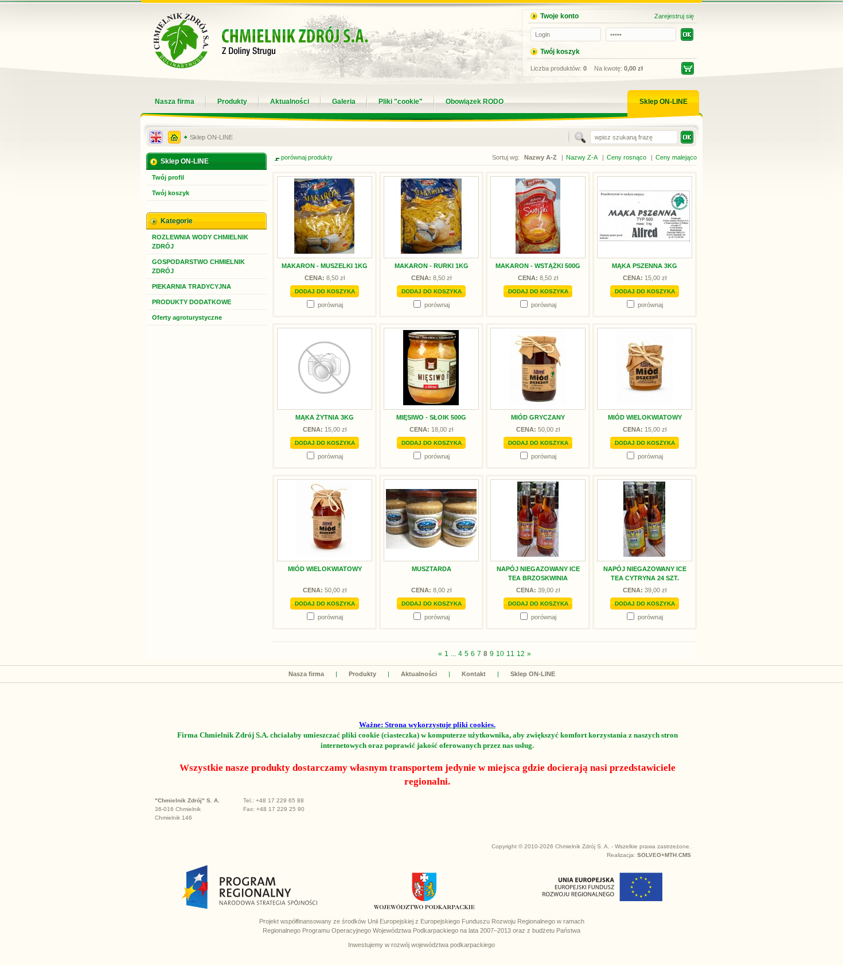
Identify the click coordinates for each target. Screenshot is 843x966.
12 (521, 654)
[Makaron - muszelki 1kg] (324, 251)
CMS (684, 855)
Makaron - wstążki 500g (537, 265)
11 (510, 654)
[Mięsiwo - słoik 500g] (431, 402)
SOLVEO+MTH (657, 855)
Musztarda (431, 568)
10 (500, 654)
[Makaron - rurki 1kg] (431, 251)
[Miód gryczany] (538, 402)
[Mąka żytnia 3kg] (324, 402)
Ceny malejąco (676, 157)
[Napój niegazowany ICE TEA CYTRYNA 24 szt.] (644, 554)
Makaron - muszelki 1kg (325, 265)
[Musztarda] (431, 554)
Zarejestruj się (674, 16)
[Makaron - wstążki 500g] (538, 251)
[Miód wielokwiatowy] (644, 402)
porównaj (330, 304)
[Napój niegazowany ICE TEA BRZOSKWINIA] (538, 554)
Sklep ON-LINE (211, 137)
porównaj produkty (307, 157)
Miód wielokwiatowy (645, 417)
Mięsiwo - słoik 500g (431, 417)
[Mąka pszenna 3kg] (644, 251)
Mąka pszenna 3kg (644, 265)
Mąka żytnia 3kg (324, 417)
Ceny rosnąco (626, 157)
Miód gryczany (538, 417)
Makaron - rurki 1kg (432, 265)
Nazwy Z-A (582, 157)
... (453, 654)
